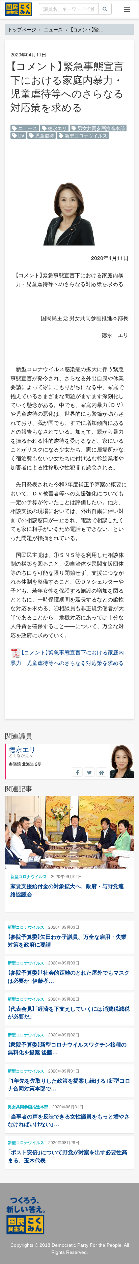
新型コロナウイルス (85, 135)
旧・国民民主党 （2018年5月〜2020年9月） (18, 9)
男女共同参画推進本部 (100, 128)
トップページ (22, 29)
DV (20, 135)
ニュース (53, 29)
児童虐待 (44, 135)
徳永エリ (57, 128)
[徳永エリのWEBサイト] (101, 772)
